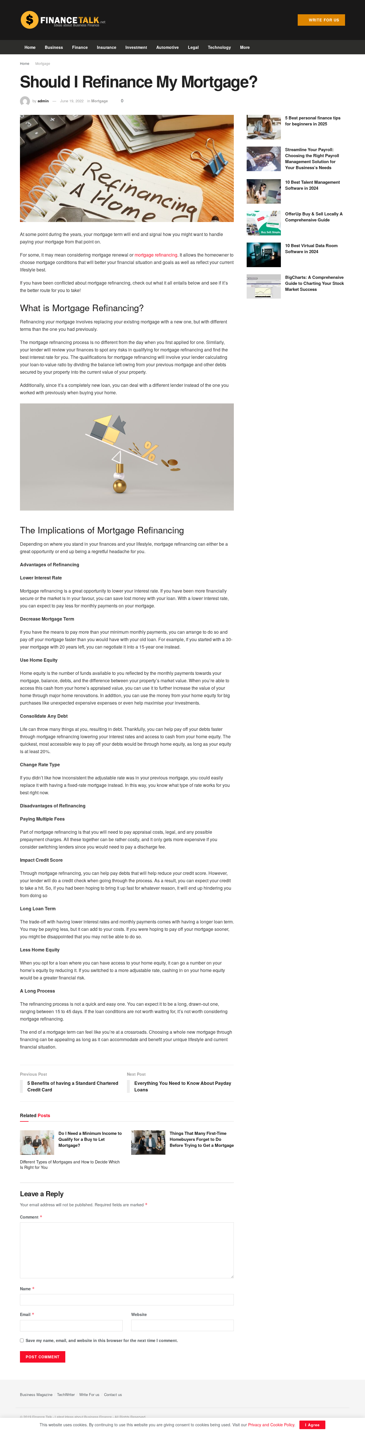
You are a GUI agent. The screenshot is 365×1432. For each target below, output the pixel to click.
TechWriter (66, 1394)
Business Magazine (36, 1394)
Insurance (106, 47)
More (245, 47)
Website (139, 1314)
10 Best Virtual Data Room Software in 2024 (311, 248)
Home (30, 47)
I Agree (312, 1424)
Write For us (89, 1394)
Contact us (113, 1394)
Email (27, 1314)
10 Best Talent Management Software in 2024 (312, 185)
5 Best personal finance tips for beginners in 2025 (312, 121)
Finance (80, 47)
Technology (219, 47)
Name (27, 1288)
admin (43, 100)
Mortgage (42, 63)
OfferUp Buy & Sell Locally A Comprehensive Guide (314, 217)
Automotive (167, 47)
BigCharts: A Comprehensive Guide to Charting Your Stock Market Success (314, 283)
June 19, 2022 (72, 100)
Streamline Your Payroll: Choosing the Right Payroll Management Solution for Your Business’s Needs (312, 158)
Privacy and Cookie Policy (271, 1424)
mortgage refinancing (156, 254)
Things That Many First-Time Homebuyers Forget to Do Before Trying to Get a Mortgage (202, 1139)
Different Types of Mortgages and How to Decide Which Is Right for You (70, 1164)
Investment (136, 47)
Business (54, 47)
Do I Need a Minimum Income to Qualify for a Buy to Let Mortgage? (90, 1139)
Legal (193, 47)
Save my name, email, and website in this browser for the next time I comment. (102, 1340)
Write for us (323, 20)
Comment (31, 1217)
